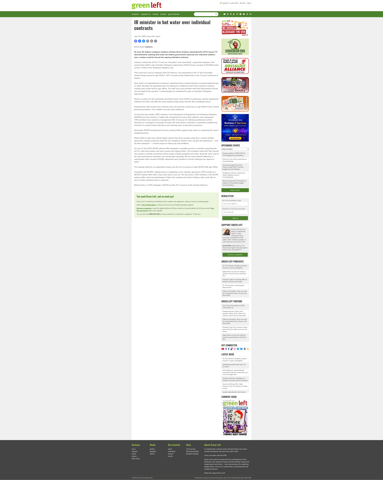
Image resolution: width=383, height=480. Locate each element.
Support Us (146, 14)
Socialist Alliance (192, 454)
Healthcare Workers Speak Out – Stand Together (234, 174)
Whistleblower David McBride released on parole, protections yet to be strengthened (235, 366)
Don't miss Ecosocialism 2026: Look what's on (234, 307)
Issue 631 (151, 36)
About (170, 449)
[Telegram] (238, 349)
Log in (249, 3)
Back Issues (136, 459)
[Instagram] (235, 349)
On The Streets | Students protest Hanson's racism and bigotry (235, 267)
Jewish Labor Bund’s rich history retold (234, 387)
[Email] (151, 41)
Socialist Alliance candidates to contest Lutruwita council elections (235, 373)
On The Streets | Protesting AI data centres (233, 286)
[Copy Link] (155, 41)
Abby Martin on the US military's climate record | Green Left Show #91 (234, 274)
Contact (170, 454)
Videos (152, 454)
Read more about (214, 473)
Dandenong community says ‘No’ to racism (234, 360)
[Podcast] (226, 349)
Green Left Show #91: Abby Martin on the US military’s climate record (235, 380)
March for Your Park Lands (232, 159)
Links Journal (190, 449)
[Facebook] (139, 41)
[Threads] (245, 349)
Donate (243, 3)
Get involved (173, 14)
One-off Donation (148, 205)
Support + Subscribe (230, 3)
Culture (134, 456)
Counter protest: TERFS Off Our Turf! (234, 154)
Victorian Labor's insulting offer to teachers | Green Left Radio (235, 280)
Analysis (134, 451)
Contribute (171, 451)
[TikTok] (232, 349)
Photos (152, 449)
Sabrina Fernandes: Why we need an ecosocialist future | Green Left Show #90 (235, 293)
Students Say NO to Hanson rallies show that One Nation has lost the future (235, 329)
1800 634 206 (154, 214)
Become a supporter (144, 208)
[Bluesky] (143, 41)
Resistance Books (192, 451)
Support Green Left (231, 225)
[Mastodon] (135, 41)
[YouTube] (222, 349)
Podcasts (153, 451)
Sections (135, 14)
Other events (235, 190)
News (158, 36)
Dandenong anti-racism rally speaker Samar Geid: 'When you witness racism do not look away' (234, 313)
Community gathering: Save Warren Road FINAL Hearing (233, 166)
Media (155, 14)
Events (163, 14)
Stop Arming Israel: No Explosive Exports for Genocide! (234, 182)
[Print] (147, 41)
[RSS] (248, 349)
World (134, 454)
